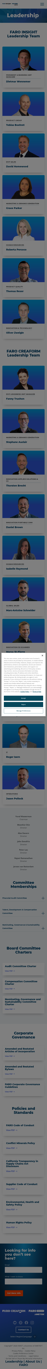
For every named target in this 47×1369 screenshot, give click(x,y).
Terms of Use (37, 692)
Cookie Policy (24, 692)
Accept (23, 698)
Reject (23, 704)
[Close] (42, 655)
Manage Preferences (23, 711)
